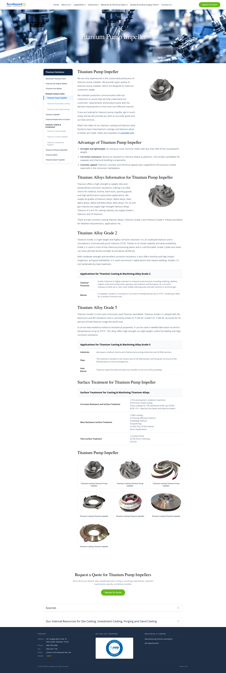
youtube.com (128, 132)
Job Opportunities (152, 643)
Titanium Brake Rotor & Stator (58, 119)
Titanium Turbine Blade (56, 131)
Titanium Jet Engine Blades (56, 83)
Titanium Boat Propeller (55, 160)
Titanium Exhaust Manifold (56, 150)
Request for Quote (209, 5)
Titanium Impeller (53, 114)
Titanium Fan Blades (54, 88)
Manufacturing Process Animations (158, 639)
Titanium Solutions (55, 72)
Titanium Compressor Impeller (55, 143)
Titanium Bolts (51, 155)
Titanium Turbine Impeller (57, 137)
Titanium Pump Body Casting (58, 103)
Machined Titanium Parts (56, 79)
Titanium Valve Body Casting (58, 109)
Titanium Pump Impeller (57, 98)
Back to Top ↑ (184, 666)
